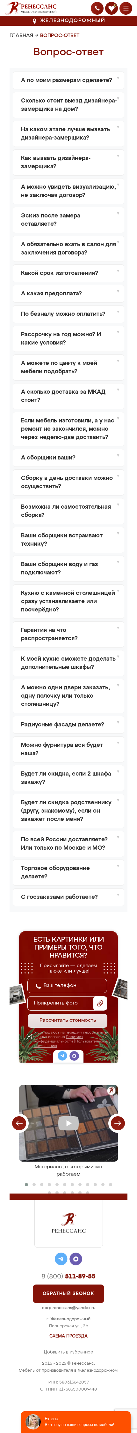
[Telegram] (62, 1057)
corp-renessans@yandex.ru (68, 1308)
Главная (21, 35)
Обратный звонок (68, 1294)
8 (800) (68, 1276)
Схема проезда (68, 1336)
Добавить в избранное (68, 1352)
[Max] (74, 1057)
